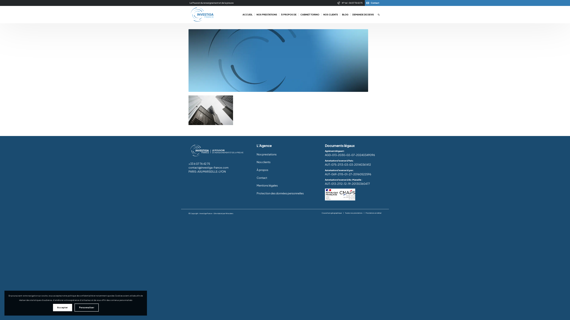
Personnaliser (86, 307)
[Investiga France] (202, 14)
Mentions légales (267, 185)
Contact (375, 3)
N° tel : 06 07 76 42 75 (352, 3)
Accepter (62, 307)
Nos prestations (267, 154)
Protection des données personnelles (280, 193)
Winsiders (229, 213)
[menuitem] (350, 3)
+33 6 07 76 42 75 (199, 163)
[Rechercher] (378, 14)
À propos (262, 170)
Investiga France (206, 213)
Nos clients (263, 162)
